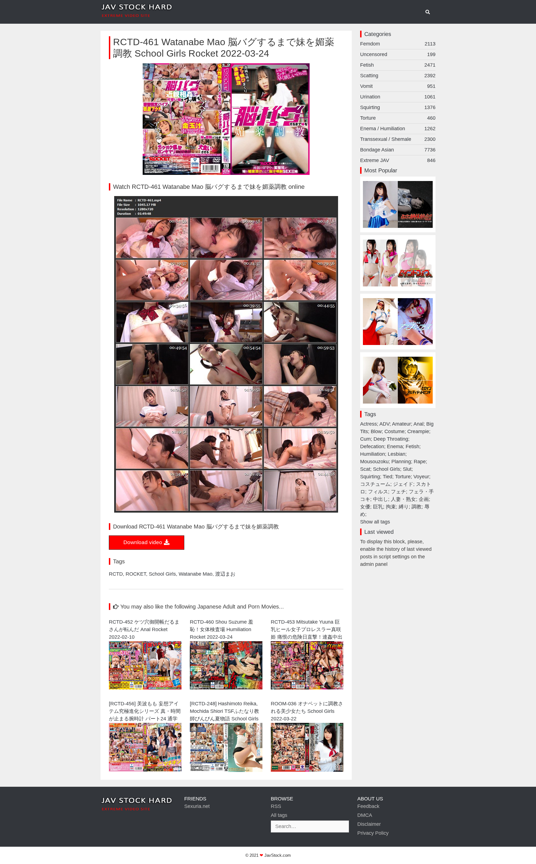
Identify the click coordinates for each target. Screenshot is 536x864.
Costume (394, 431)
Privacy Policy (373, 833)
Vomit (398, 86)
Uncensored (398, 54)
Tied (387, 476)
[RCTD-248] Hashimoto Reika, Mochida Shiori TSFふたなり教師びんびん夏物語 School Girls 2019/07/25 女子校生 (224, 712)
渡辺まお (225, 574)
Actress (368, 424)
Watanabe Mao (195, 574)
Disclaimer (369, 824)
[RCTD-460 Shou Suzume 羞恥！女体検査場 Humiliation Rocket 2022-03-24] (226, 688)
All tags (279, 815)
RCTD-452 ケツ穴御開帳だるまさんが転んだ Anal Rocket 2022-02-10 (144, 629)
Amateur (401, 424)
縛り (404, 507)
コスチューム (375, 484)
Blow (376, 431)
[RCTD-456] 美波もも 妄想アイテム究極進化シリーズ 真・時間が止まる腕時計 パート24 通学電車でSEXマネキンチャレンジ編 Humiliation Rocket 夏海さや (145, 712)
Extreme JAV (398, 160)
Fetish (398, 65)
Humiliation (372, 454)
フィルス (378, 491)
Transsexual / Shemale (398, 139)
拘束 (391, 507)
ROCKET (136, 574)
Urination (398, 97)
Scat (365, 469)
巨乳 (378, 507)
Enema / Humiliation (398, 128)
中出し (380, 499)
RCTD (116, 574)
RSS (276, 806)
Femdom (398, 44)
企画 (424, 499)
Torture (398, 118)
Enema (395, 446)
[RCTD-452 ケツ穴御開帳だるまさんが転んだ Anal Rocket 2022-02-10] (145, 688)
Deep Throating (391, 439)
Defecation (372, 446)
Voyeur (421, 476)
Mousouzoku (374, 461)
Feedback (368, 806)
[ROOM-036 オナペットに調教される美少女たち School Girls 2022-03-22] (307, 770)
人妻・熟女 (403, 499)
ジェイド (403, 484)
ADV (384, 424)
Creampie (418, 431)
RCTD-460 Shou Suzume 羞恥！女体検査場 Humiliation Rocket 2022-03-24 (221, 629)
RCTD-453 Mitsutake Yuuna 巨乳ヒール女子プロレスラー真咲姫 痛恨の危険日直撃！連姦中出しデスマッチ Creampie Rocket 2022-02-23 (307, 630)
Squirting (398, 107)
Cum (365, 439)
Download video (143, 542)
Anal (418, 424)
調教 (416, 507)
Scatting (398, 75)
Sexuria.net (197, 806)
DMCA (364, 815)
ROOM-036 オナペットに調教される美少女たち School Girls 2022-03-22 (307, 711)
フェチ (398, 491)
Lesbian (396, 454)
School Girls (162, 574)
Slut (407, 469)
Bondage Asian (398, 150)
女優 (365, 507)
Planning (401, 461)
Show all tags (375, 522)
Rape (420, 461)
